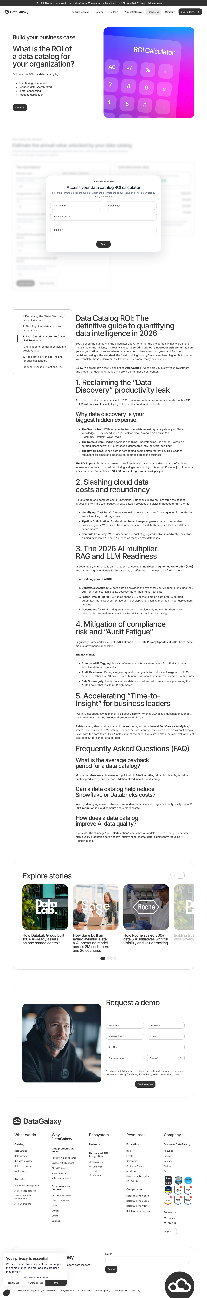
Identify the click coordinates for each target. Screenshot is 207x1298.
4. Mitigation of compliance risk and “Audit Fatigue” (44, 348)
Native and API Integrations (98, 1155)
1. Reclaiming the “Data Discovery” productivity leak (44, 318)
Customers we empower (61, 1188)
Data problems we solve (63, 1150)
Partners (94, 1144)
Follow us (170, 1212)
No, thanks (13, 1283)
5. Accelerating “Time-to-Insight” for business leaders (43, 358)
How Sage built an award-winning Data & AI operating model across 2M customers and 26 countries (91, 943)
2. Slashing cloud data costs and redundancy (42, 328)
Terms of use (121, 1290)
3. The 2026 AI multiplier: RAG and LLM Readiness (44, 338)
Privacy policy (103, 1290)
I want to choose (35, 1283)
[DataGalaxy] (16, 12)
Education (132, 1144)
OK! (56, 1283)
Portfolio (19, 1179)
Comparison (134, 1189)
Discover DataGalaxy (177, 1144)
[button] (102, 958)
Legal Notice (67, 1290)
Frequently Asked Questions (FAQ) (43, 366)
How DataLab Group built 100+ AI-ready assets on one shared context (43, 939)
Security (136, 1290)
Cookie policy (85, 1290)
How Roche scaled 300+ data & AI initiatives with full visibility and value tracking (145, 939)
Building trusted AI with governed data (190, 937)
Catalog (19, 1144)
